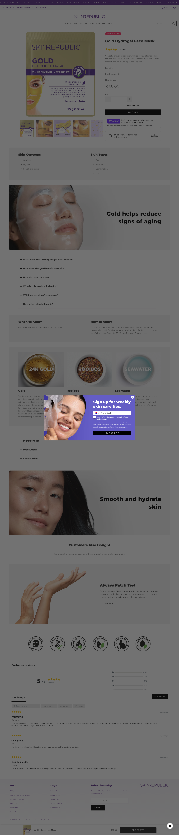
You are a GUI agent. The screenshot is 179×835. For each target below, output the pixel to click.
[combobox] (96, 413)
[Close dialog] (133, 397)
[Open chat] (170, 826)
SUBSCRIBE (112, 433)
